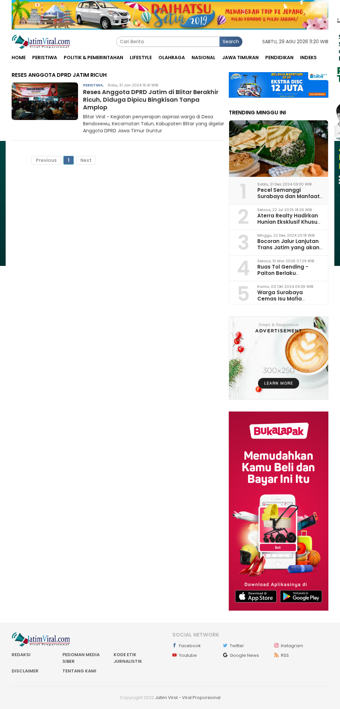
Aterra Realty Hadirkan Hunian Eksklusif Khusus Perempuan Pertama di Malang (288, 225)
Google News (244, 655)
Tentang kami (79, 671)
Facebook (190, 646)
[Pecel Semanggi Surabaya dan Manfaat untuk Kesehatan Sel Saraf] (278, 148)
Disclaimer (25, 671)
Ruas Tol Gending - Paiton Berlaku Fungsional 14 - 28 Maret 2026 (289, 276)
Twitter (237, 646)
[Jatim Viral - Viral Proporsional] (41, 41)
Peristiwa (93, 85)
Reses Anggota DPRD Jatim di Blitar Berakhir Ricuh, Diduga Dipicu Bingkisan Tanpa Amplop (150, 100)
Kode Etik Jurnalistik (128, 657)
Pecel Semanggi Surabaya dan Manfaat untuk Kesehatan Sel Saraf (288, 199)
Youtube (188, 655)
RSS (285, 655)
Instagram (292, 646)
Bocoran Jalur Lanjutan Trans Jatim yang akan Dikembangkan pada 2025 (288, 251)
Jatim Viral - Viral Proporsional (187, 697)
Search (231, 41)
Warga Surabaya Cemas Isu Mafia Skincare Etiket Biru (282, 298)
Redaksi (21, 654)
